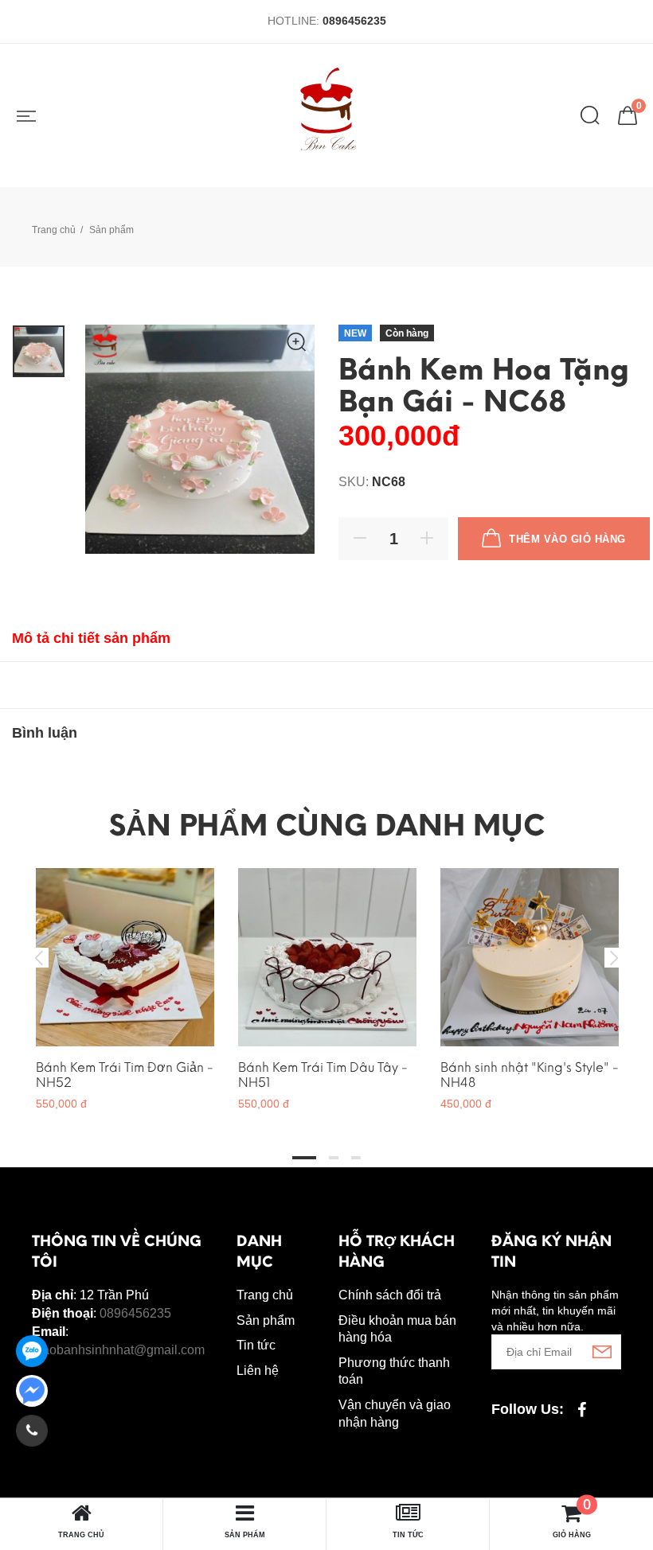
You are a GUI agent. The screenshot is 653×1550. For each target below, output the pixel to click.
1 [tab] (304, 1157)
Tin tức (256, 1345)
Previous (39, 957)
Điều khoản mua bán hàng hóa (397, 1329)
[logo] (326, 115)
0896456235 (354, 20)
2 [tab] (333, 1157)
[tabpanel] (125, 981)
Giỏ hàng (572, 1520)
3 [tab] (356, 1157)
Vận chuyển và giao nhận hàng (394, 1413)
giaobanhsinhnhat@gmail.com (118, 1350)
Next (614, 957)
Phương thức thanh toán (394, 1371)
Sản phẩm (266, 1320)
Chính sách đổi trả (389, 1295)
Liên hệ (258, 1370)
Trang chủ (54, 230)
